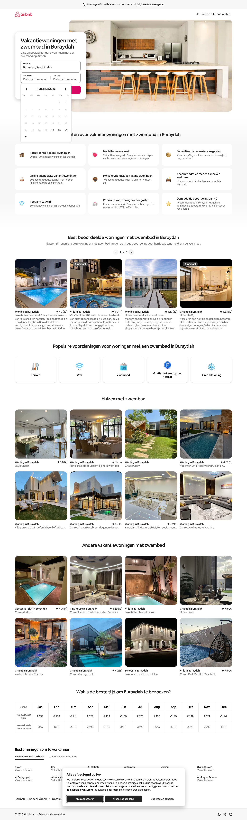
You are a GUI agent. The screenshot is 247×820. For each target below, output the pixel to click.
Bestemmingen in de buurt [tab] (29, 756)
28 (52, 130)
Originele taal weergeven (150, 4)
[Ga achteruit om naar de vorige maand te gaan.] (26, 89)
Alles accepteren (85, 798)
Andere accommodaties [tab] (63, 756)
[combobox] (50, 67)
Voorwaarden (57, 814)
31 (26, 137)
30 (65, 130)
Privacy (43, 814)
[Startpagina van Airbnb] (23, 14)
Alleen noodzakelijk (123, 798)
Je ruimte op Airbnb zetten (213, 14)
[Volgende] (131, 252)
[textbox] (35, 79)
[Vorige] (115, 252)
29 (59, 130)
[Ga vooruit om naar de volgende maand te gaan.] (66, 89)
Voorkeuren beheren (162, 798)
